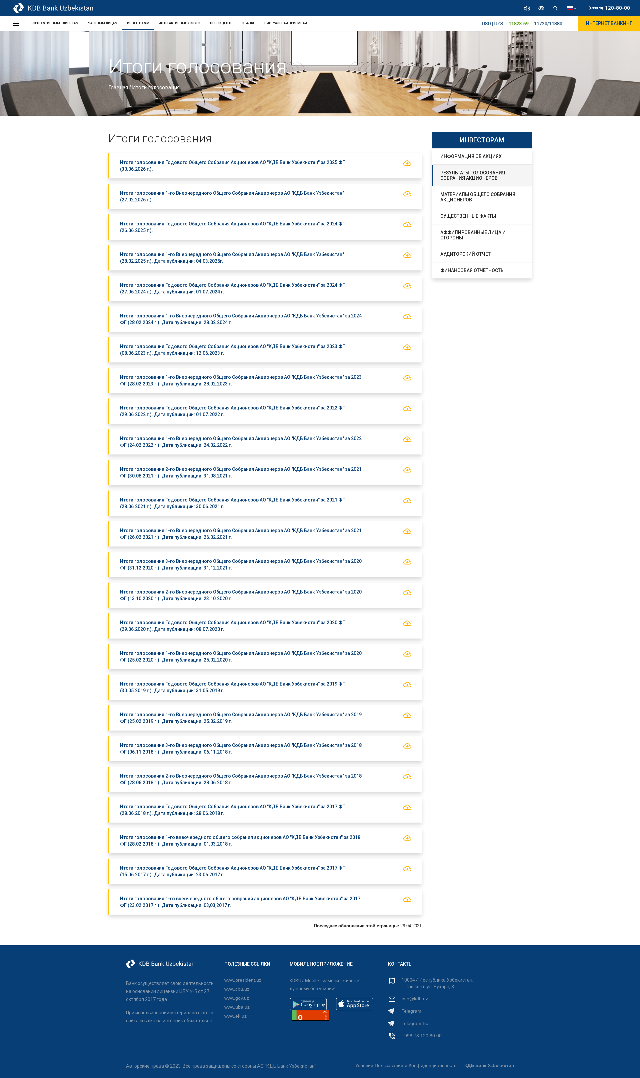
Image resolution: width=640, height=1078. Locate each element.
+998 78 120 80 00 (422, 1035)
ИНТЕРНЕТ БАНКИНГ (609, 23)
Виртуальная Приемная (285, 23)
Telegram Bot (416, 1023)
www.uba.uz (237, 1007)
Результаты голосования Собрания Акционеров (472, 175)
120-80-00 (609, 8)
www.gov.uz (236, 998)
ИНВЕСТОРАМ (138, 23)
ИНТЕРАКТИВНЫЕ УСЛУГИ (180, 23)
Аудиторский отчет (465, 254)
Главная (118, 87)
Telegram (411, 1011)
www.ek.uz (235, 1016)
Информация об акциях (471, 156)
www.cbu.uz (236, 989)
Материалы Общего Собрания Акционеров (477, 197)
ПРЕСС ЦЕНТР (221, 23)
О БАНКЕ (248, 23)
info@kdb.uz (415, 998)
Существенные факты (468, 216)
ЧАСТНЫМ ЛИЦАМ (103, 23)
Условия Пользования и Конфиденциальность (405, 1065)
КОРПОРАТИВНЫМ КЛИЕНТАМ (55, 23)
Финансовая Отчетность (472, 270)
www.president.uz (242, 980)
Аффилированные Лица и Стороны (473, 235)
